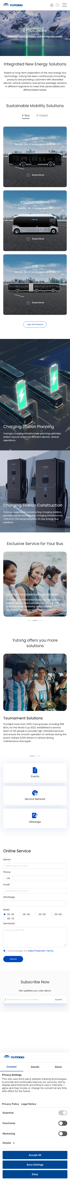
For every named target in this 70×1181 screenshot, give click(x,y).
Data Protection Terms (40, 951)
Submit (58, 1000)
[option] (35, 584)
